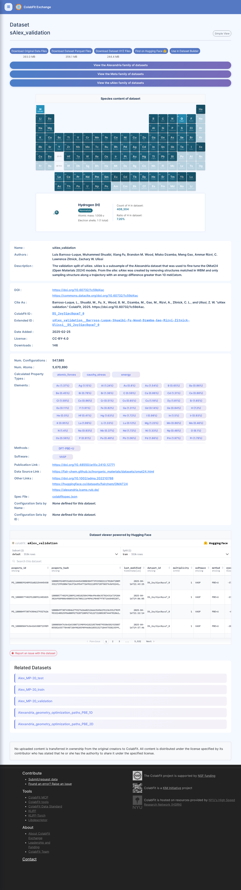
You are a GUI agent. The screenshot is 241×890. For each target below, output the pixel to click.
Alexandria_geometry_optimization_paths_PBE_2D (55, 724)
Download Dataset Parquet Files (71, 51)
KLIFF (32, 811)
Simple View (222, 33)
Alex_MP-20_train (31, 689)
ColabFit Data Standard (45, 806)
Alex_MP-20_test (30, 678)
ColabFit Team (38, 851)
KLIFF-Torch (36, 815)
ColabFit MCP (38, 797)
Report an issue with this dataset (35, 653)
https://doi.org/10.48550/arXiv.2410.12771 (83, 465)
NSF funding (206, 776)
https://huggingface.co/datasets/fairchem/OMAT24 (90, 484)
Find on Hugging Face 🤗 (150, 51)
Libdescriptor (37, 820)
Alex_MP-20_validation (35, 701)
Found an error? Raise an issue (50, 784)
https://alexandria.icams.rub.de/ (75, 490)
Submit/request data (43, 779)
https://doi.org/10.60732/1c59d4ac (78, 290)
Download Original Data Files (29, 51)
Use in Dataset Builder (184, 51)
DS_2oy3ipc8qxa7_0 (68, 313)
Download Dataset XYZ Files (113, 51)
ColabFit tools (38, 802)
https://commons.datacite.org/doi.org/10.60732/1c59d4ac (95, 295)
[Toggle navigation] (8, 7)
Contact (29, 859)
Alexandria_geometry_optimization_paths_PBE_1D (55, 712)
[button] (40, 109)
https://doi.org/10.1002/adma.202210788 (82, 478)
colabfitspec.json (64, 496)
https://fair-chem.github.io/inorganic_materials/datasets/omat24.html (103, 471)
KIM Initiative (172, 788)
